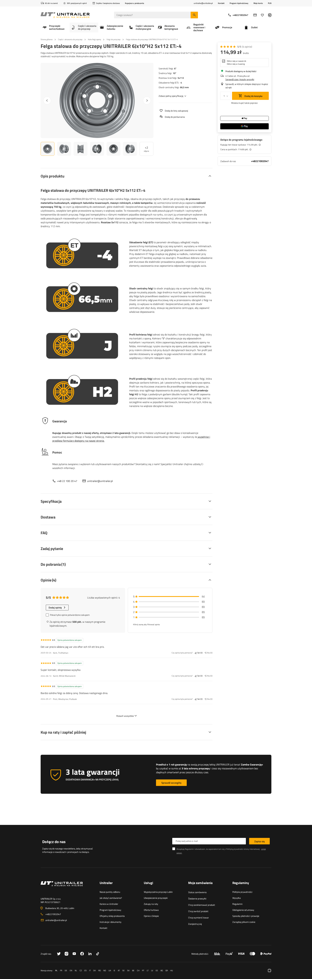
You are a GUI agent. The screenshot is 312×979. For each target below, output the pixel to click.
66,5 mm (184, 87)
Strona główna (46, 39)
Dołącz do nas (53, 841)
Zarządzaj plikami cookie (243, 922)
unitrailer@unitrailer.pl (100, 481)
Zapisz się (259, 841)
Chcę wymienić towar (198, 917)
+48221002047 (240, 15)
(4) (247, 46)
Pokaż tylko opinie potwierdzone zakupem (70, 615)
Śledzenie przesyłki (197, 898)
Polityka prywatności (242, 892)
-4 (181, 82)
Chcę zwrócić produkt (198, 911)
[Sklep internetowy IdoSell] (269, 971)
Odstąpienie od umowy (243, 910)
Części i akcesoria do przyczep (70, 39)
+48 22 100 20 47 (67, 481)
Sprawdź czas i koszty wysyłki (239, 79)
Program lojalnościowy (239, 3)
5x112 (181, 78)
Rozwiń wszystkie (125, 716)
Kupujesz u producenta (134, 3)
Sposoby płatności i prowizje (245, 916)
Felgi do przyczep (113, 39)
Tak (199, 652)
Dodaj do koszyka (253, 96)
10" (174, 73)
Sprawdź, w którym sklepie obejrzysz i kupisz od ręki (246, 85)
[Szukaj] (194, 15)
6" (175, 68)
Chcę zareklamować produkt (201, 905)
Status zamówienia (197, 892)
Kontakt (221, 3)
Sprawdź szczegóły (171, 783)
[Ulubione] (262, 15)
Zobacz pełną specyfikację (171, 96)
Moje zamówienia (200, 883)
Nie (209, 652)
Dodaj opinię (55, 607)
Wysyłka (236, 898)
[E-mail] (255, 15)
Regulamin (237, 904)
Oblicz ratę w (236, 61)
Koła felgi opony (94, 39)
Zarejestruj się (195, 924)
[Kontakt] (67, 887)
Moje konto (258, 3)
